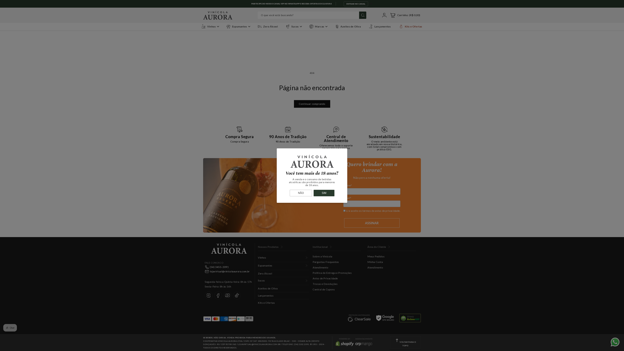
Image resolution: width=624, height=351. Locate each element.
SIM (324, 193)
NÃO (301, 193)
